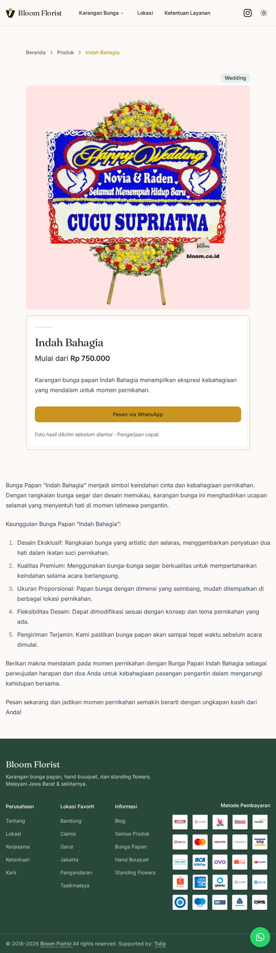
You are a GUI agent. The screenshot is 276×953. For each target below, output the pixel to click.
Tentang (15, 821)
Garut (66, 846)
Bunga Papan (131, 846)
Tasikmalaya (74, 885)
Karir (11, 872)
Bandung (71, 821)
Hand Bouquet (132, 859)
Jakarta (69, 859)
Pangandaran (76, 872)
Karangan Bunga (99, 13)
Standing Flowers (135, 872)
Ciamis (68, 834)
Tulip (160, 943)
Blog (120, 821)
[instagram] (248, 13)
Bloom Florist (56, 943)
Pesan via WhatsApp (138, 414)
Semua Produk (132, 834)
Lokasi (145, 13)
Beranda (36, 52)
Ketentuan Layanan (187, 13)
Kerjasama (18, 846)
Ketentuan (17, 859)
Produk (65, 52)
